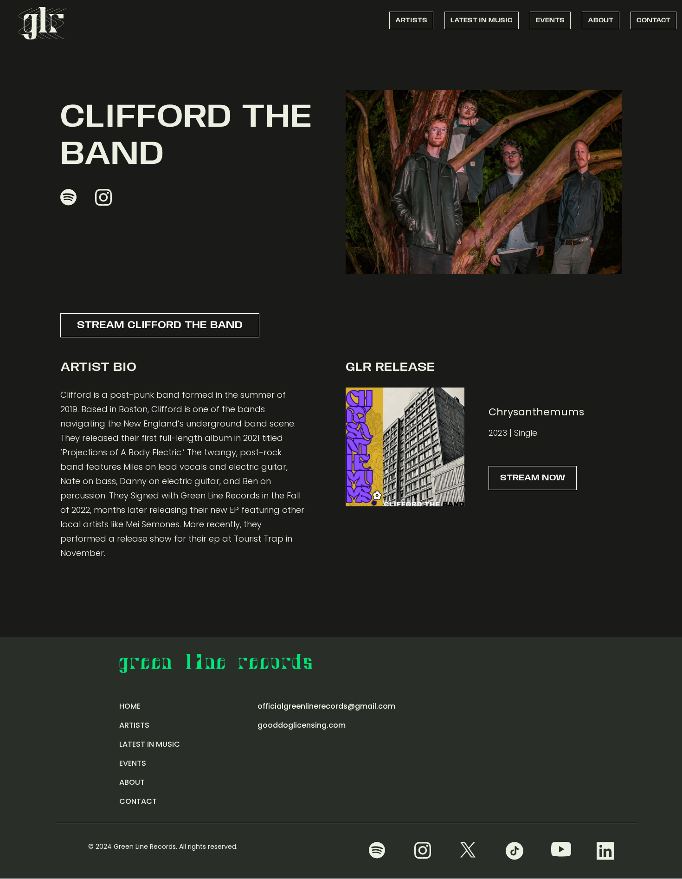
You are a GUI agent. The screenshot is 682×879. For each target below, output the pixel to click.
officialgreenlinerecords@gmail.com (326, 706)
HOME (130, 706)
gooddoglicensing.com (301, 725)
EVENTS (550, 20)
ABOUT (600, 20)
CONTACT (653, 20)
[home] (42, 22)
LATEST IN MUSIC (481, 20)
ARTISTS (411, 20)
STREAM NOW (532, 478)
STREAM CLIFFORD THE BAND (160, 325)
